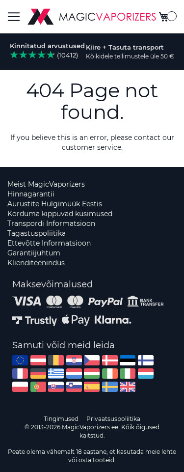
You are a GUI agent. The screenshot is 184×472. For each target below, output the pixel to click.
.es (92, 387)
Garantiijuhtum (33, 253)
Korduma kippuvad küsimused (59, 213)
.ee (127, 360)
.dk (110, 360)
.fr (20, 373)
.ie (110, 373)
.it (127, 373)
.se (110, 387)
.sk (56, 387)
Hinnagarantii (30, 194)
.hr (74, 360)
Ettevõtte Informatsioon (49, 243)
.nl (74, 373)
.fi (146, 360)
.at (38, 360)
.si (74, 387)
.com (20, 360)
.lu (146, 373)
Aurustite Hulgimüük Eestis (54, 203)
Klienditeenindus (36, 262)
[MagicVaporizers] (91, 16)
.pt (38, 387)
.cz (92, 360)
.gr (56, 373)
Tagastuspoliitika (36, 233)
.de (38, 373)
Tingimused (61, 418)
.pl (20, 387)
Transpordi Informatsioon (51, 223)
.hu (92, 373)
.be (56, 360)
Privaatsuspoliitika (113, 418)
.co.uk (127, 387)
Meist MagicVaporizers (46, 184)
